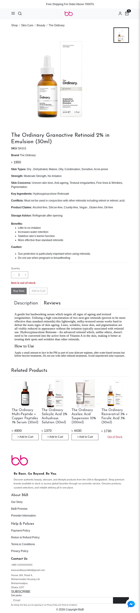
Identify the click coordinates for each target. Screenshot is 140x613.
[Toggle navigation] (13, 13)
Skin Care (27, 25)
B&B (81, 609)
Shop (14, 25)
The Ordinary (57, 25)
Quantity (15, 268)
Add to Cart (38, 290)
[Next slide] (121, 119)
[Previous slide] (121, 33)
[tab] (26, 304)
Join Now (121, 600)
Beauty (41, 25)
